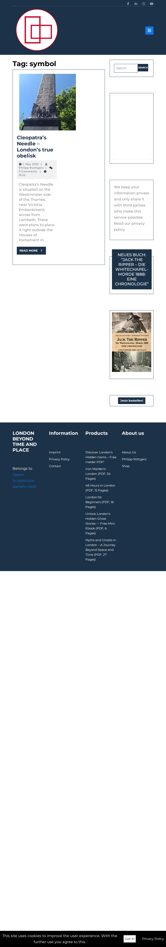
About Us (129, 452)
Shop (126, 466)
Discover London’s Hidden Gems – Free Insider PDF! (100, 457)
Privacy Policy (59, 459)
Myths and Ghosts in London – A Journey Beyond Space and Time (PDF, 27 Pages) (100, 549)
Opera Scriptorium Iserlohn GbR (24, 480)
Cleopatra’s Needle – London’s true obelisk (35, 146)
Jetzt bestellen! (131, 400)
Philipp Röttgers (134, 459)
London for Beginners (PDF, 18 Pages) (99, 502)
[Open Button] (149, 30)
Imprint (55, 452)
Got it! (130, 939)
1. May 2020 (31, 164)
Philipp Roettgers (31, 167)
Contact (55, 466)
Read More (32, 252)
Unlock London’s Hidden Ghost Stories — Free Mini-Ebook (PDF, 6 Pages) (100, 523)
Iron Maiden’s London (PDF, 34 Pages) (98, 473)
